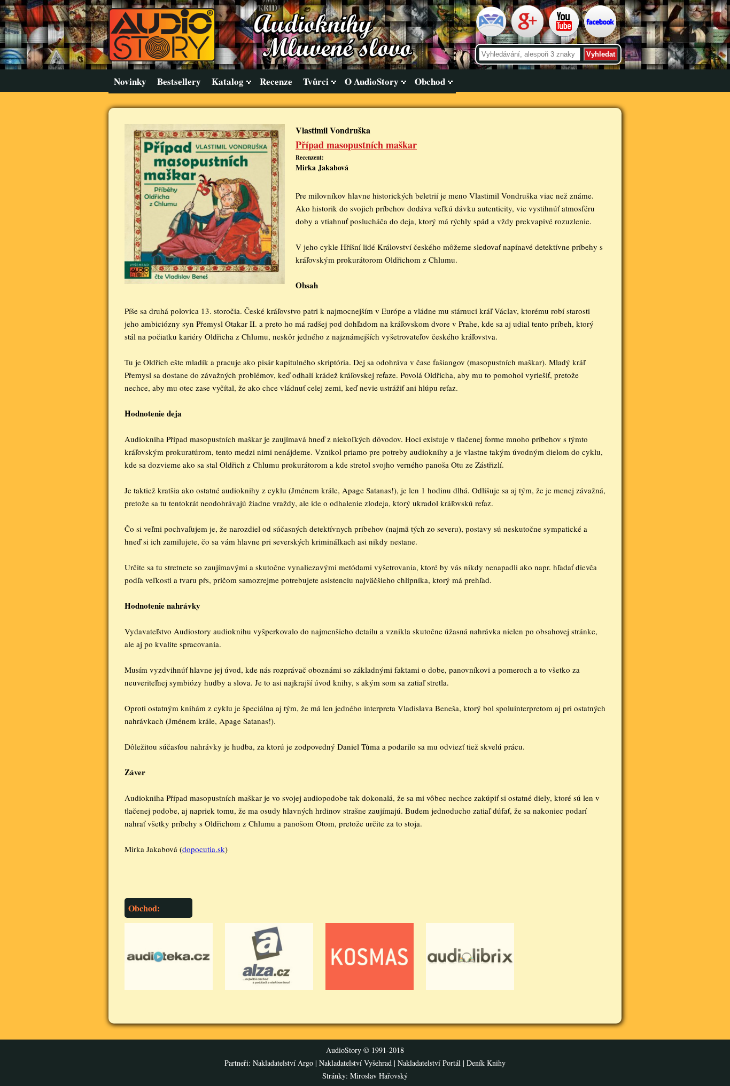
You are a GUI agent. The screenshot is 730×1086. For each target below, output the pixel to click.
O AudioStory (372, 81)
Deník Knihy (486, 1063)
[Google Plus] (528, 35)
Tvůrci (316, 81)
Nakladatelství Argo (283, 1063)
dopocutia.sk (203, 849)
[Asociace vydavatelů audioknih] (492, 35)
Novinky (130, 81)
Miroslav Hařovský (379, 1076)
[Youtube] (565, 35)
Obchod (430, 81)
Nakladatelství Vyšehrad (356, 1063)
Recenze (276, 81)
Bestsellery (179, 81)
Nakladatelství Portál (429, 1063)
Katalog (228, 81)
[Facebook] (601, 35)
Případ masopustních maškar (356, 145)
